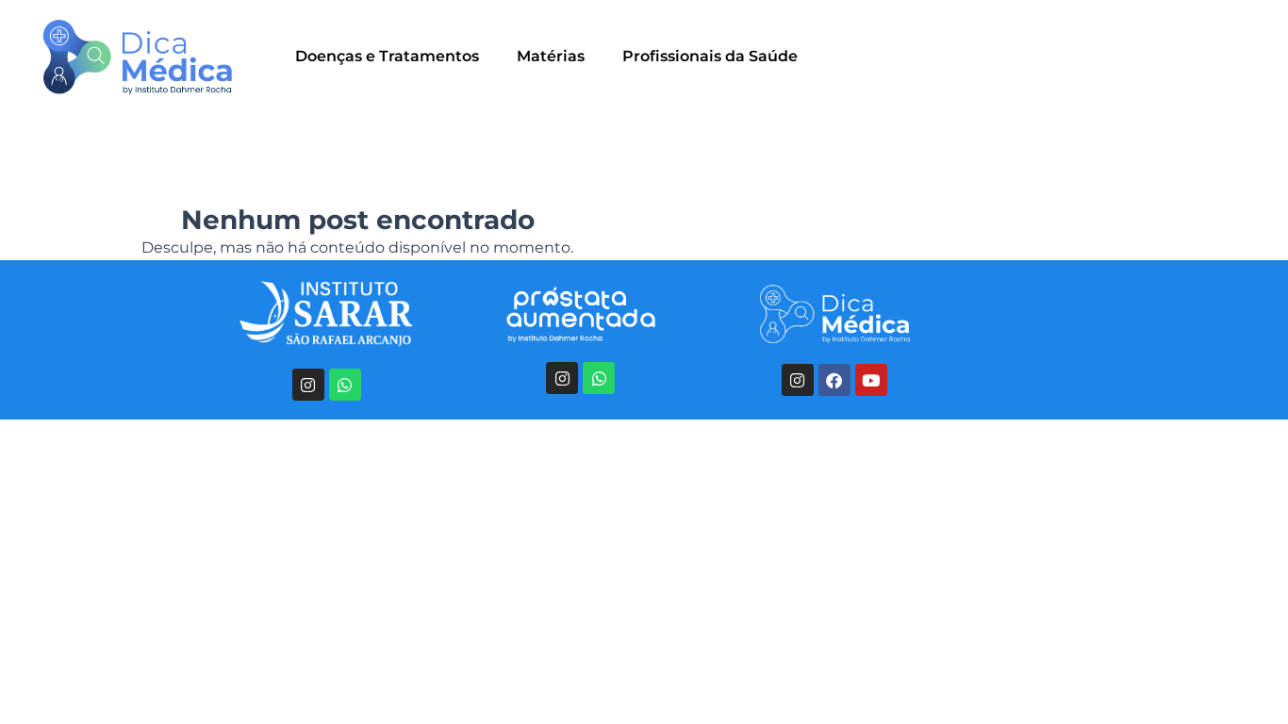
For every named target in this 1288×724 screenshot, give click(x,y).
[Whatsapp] (345, 385)
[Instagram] (308, 385)
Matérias (551, 56)
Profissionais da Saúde (710, 56)
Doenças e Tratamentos (387, 56)
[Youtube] (871, 380)
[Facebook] (834, 380)
